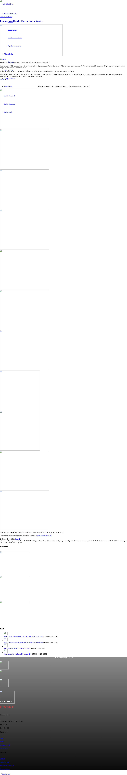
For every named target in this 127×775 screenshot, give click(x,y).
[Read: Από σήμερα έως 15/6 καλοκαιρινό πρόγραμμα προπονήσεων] (6, 641)
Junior (2, 742)
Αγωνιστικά (3, 748)
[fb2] (63, 350)
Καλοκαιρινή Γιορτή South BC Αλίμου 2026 (18, 654)
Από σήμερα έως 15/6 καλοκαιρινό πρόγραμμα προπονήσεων (23, 642)
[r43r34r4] (31, 56)
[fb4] (24, 128)
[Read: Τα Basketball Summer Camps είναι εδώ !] (6, 646)
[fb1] (63, 430)
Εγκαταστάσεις (5, 769)
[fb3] (63, 269)
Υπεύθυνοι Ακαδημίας (7, 765)
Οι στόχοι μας (4, 762)
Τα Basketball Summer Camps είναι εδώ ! (17, 648)
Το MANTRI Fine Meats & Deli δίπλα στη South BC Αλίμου (23, 637)
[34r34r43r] (63, 509)
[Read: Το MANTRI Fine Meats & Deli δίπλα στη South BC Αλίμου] (6, 635)
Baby (1, 738)
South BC (18, 539)
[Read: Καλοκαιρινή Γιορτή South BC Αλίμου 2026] (6, 652)
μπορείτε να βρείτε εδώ (44, 535)
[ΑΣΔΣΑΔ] (6, 4)
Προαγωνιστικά (5, 745)
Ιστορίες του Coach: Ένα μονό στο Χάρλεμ (21, 21)
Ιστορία (2, 759)
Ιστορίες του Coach (6, 17)
